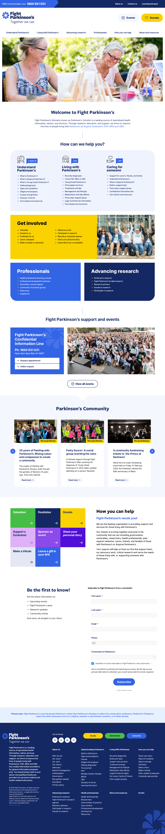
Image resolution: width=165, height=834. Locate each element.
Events (141, 793)
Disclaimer (56, 782)
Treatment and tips (117, 764)
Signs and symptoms (89, 756)
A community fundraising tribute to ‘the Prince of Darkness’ (128, 454)
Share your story (145, 756)
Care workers (86, 805)
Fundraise (44, 512)
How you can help (146, 749)
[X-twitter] (61, 740)
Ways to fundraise (145, 759)
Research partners (60, 805)
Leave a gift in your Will (47, 553)
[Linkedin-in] (67, 740)
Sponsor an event (45, 533)
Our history (56, 764)
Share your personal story (72, 533)
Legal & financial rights (119, 773)
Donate (67, 512)
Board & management (61, 770)
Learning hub (86, 811)
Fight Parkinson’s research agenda (63, 801)
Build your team (116, 759)
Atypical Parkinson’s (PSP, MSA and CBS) (104, 126)
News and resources (118, 793)
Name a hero (143, 767)
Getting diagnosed (88, 765)
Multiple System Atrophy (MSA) (91, 775)
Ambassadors (58, 773)
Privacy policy (58, 785)
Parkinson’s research (61, 797)
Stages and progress (89, 762)
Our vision (56, 759)
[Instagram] (73, 740)
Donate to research (60, 811)
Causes (84, 759)
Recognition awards (60, 779)
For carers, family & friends (121, 776)
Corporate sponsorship (148, 776)
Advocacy (56, 767)
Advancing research (61, 793)
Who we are (57, 756)
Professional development (92, 808)
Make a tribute (22, 551)
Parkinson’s (74, 126)
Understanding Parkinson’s (92, 749)
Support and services (118, 761)
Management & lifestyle (119, 767)
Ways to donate (144, 761)
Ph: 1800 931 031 (27, 350)
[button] (12, 451)
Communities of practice (91, 802)
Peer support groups (118, 779)
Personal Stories (48, 441)
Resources (85, 814)
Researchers (86, 800)
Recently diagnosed (118, 756)
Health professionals (90, 793)
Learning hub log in (150, 4)
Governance (57, 776)
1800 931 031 (36, 4)
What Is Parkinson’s (89, 753)
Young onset (86, 768)
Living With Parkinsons (119, 749)
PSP (83, 771)
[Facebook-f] (55, 740)
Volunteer (19, 512)
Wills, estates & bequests (148, 773)
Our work (56, 761)
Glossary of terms (88, 782)
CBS (83, 779)
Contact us (132, 4)
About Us (56, 749)
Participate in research (61, 808)
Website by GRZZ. (15, 805)
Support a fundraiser (20, 533)
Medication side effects (119, 770)
